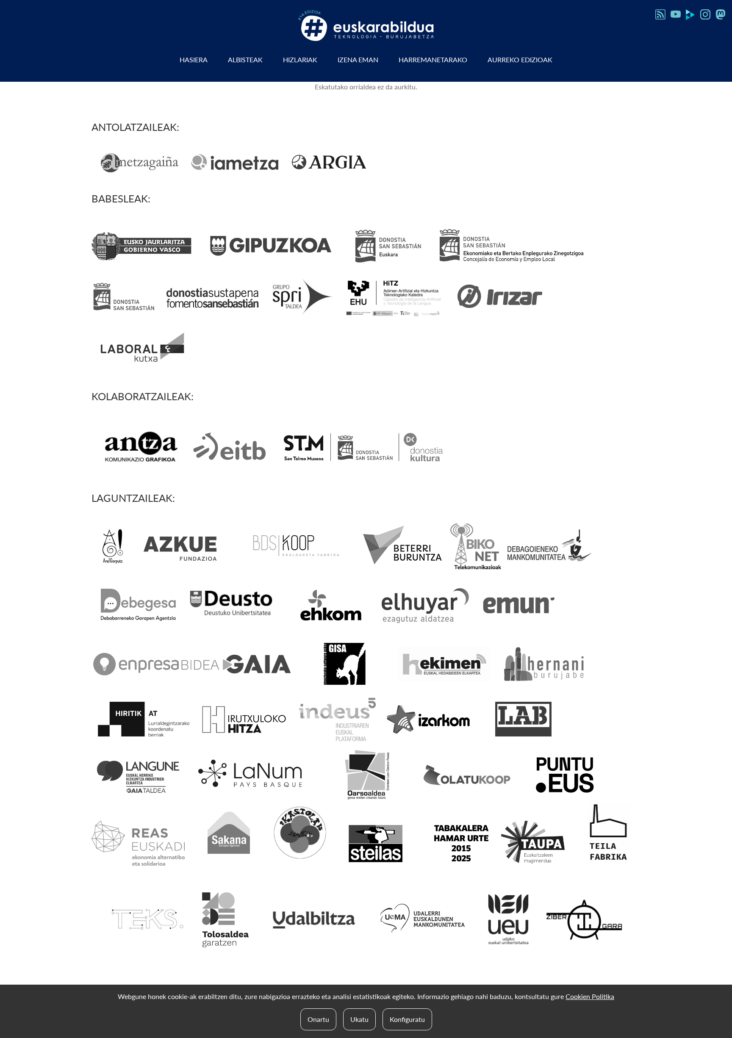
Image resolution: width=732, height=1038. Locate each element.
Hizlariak (300, 59)
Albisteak (245, 59)
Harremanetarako (433, 59)
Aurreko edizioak (520, 59)
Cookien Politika (590, 996)
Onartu (318, 1019)
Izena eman (358, 59)
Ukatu (359, 1019)
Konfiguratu (407, 1019)
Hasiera (194, 59)
